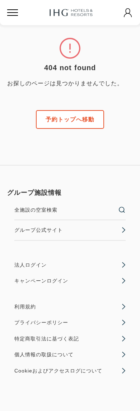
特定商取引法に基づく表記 (46, 339)
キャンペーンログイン (41, 281)
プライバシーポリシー (41, 322)
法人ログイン (30, 265)
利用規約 (25, 307)
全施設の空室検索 (35, 210)
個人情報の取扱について (44, 354)
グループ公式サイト (38, 230)
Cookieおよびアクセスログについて (58, 371)
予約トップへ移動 (70, 119)
